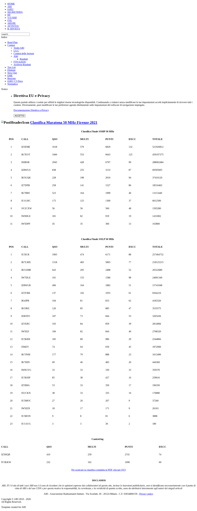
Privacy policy (146, 494)
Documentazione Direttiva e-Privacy (31, 110)
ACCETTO (19, 116)
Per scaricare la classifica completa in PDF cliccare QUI (98, 470)
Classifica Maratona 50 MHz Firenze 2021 (63, 122)
